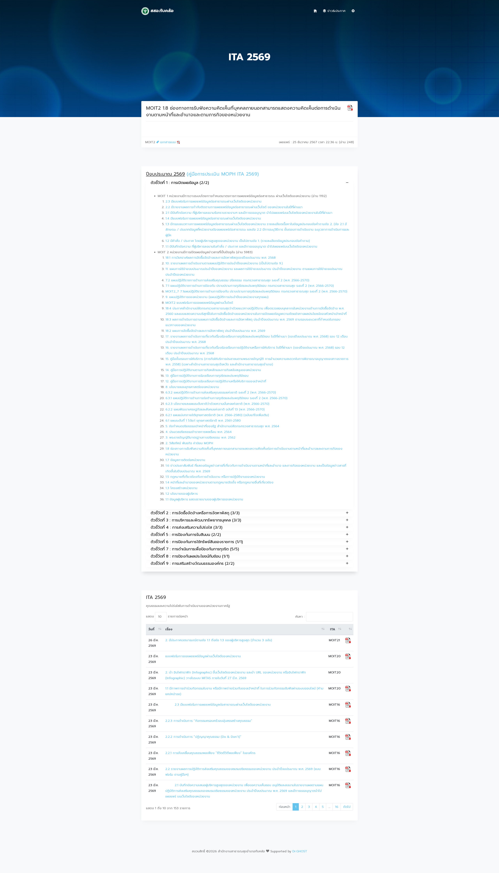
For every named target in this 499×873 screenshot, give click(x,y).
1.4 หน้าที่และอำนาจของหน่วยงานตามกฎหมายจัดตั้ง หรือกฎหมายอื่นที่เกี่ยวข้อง (219, 482)
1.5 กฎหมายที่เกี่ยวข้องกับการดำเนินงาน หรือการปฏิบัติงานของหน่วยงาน (215, 476)
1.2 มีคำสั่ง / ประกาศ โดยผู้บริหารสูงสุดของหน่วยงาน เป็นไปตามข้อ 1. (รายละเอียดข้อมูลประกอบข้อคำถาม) (237, 241)
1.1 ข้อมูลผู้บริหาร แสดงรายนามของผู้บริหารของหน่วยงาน (204, 499)
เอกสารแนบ (168, 142)
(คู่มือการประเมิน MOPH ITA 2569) (223, 174)
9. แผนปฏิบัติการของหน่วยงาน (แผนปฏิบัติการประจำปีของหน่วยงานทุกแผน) (216, 297)
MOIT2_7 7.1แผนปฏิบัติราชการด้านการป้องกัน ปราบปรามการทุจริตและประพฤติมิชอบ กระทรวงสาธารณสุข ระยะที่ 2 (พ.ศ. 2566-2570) (256, 291)
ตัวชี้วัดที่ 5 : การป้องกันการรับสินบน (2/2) (186, 534)
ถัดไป (346, 807)
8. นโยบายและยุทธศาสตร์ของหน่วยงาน (192, 387)
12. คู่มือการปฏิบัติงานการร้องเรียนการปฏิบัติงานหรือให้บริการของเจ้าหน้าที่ (215, 381)
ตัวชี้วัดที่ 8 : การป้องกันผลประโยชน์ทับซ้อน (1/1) (190, 556)
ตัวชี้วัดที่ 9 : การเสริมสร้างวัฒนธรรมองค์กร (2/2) (192, 563)
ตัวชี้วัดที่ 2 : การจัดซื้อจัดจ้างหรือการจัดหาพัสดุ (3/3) (195, 513)
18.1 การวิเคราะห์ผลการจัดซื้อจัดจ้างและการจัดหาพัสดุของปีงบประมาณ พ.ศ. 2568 (220, 257)
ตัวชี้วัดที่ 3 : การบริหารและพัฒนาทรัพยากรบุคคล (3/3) (196, 520)
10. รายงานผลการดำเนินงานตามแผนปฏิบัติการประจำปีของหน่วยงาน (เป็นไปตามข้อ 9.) (224, 263)
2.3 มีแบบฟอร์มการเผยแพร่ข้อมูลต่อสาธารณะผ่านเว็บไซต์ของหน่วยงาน (213, 201)
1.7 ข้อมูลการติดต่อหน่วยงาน (185, 460)
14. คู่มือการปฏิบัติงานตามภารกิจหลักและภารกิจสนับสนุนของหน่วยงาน (213, 370)
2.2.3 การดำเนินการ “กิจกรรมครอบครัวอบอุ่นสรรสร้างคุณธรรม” (208, 720)
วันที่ (151, 629)
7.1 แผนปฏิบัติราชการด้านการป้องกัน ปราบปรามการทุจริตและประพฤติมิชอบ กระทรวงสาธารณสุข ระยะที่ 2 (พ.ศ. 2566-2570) (249, 285)
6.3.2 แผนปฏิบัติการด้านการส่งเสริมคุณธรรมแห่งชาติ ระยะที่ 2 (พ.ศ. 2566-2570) (220, 392)
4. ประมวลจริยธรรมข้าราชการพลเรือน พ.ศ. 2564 (198, 432)
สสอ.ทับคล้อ (161, 10)
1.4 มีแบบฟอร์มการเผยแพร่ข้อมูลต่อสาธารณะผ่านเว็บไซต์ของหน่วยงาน (213, 218)
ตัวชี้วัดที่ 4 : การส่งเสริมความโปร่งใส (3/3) (186, 527)
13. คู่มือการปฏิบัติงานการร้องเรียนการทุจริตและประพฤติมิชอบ (207, 375)
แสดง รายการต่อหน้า (167, 616)
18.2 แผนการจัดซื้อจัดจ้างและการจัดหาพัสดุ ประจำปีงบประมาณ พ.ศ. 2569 (215, 331)
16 (336, 807)
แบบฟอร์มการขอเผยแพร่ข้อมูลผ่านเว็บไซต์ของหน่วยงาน (203, 656)
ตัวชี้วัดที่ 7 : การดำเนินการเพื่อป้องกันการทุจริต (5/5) (195, 549)
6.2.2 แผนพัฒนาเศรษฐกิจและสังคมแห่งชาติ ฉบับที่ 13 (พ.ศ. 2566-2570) (215, 409)
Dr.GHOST (299, 851)
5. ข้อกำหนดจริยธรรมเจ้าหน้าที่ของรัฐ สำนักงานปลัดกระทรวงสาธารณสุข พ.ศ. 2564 (222, 426)
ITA (332, 629)
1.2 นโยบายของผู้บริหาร (181, 493)
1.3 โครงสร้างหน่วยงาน (181, 488)
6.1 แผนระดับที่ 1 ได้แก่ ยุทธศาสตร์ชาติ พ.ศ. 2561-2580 (203, 420)
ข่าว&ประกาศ (336, 11)
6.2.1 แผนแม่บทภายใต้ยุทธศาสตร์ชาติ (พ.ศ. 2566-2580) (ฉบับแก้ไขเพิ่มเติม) (217, 415)
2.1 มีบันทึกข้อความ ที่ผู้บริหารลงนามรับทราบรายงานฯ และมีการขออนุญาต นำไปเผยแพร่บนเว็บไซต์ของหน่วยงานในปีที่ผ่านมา (248, 212)
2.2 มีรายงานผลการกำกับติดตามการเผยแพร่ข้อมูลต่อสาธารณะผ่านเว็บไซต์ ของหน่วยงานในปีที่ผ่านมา (234, 207)
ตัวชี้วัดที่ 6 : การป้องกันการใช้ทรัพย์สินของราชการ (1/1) (197, 542)
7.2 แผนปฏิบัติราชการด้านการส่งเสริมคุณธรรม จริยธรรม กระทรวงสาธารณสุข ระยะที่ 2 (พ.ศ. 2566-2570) (237, 280)
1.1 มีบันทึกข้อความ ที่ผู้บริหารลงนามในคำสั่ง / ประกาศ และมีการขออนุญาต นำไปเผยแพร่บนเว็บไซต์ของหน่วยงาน (241, 246)
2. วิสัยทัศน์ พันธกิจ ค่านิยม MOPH (189, 443)
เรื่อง (168, 629)
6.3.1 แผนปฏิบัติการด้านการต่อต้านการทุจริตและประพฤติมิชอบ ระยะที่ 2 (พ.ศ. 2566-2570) (226, 398)
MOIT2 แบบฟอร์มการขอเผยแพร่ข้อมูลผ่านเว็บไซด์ (199, 302)
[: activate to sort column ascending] (348, 629)
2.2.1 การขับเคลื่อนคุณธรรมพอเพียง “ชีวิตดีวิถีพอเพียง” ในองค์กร (210, 753)
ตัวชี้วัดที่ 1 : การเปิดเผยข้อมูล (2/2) (180, 183)
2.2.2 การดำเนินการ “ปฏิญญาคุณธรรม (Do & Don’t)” (203, 736)
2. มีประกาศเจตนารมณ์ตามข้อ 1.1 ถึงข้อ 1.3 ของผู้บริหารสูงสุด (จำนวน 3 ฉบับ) (218, 640)
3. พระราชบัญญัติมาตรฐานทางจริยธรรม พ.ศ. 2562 (200, 437)
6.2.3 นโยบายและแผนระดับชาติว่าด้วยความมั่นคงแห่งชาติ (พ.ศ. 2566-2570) (217, 403)
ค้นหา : (299, 616)
